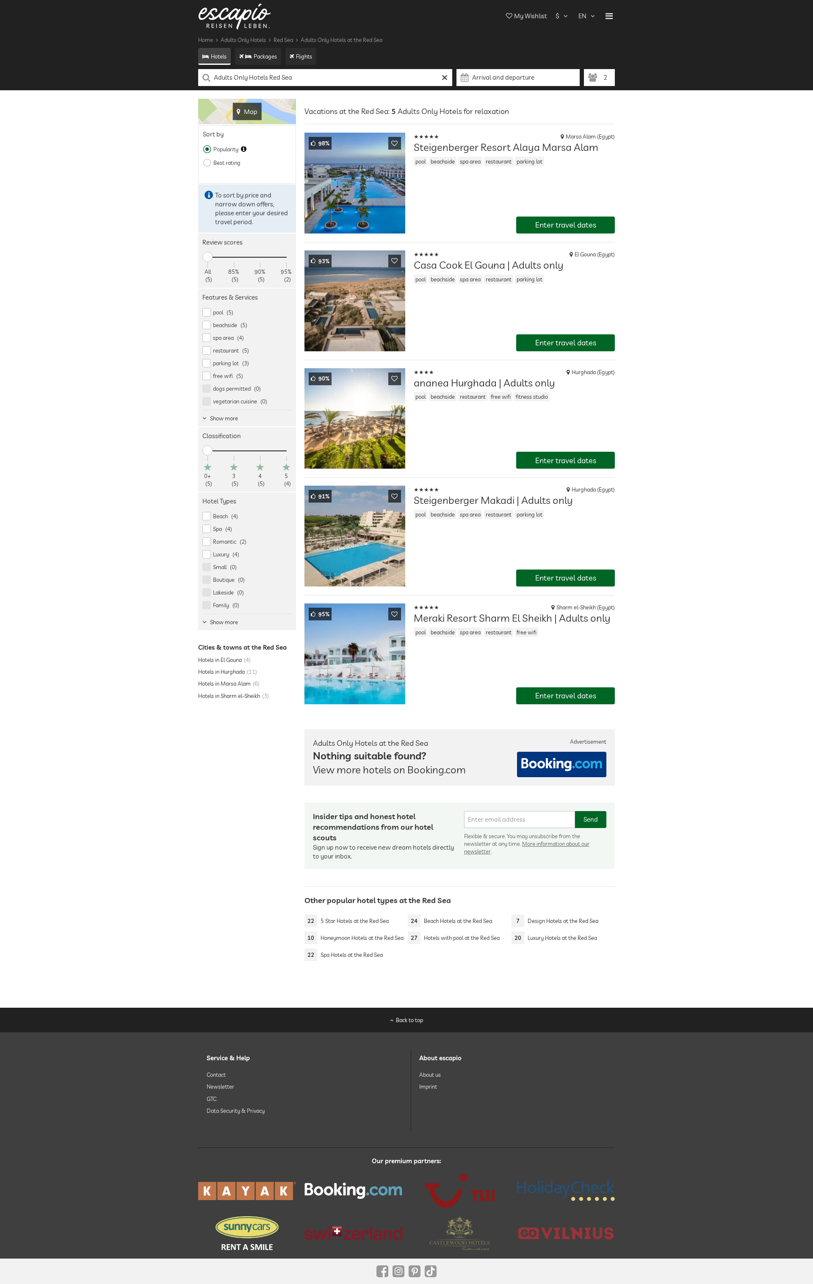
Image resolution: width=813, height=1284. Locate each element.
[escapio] (234, 16)
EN (582, 16)
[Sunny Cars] (247, 1233)
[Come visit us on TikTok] (431, 1271)
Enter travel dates (565, 225)
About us (430, 1074)
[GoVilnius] (566, 1233)
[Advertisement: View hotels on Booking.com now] (561, 764)
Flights (304, 56)
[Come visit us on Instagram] (398, 1271)
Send (590, 819)
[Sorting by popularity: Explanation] (243, 149)
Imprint (428, 1086)
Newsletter (220, 1086)
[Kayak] (247, 1191)
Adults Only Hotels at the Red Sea (341, 39)
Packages (265, 56)
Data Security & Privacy (236, 1110)
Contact (216, 1074)
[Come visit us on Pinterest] (414, 1271)
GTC (211, 1098)
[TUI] (460, 1191)
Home (205, 39)
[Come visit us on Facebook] (382, 1271)
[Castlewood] (460, 1233)
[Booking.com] (353, 1190)
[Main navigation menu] (609, 16)
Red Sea (283, 39)
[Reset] (444, 77)
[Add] (394, 143)
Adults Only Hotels (243, 39)
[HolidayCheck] (566, 1191)
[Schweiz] (353, 1233)
